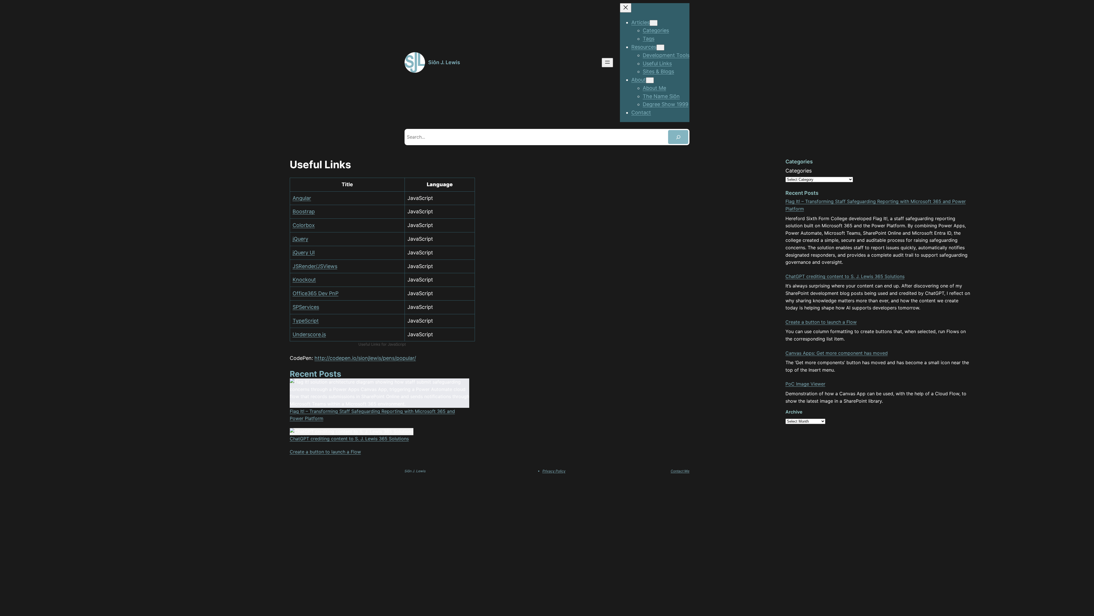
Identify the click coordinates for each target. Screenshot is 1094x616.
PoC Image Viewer (805, 384)
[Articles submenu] (654, 23)
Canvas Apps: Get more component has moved (836, 353)
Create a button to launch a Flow (325, 452)
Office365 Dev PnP (315, 293)
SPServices (306, 307)
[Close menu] (625, 8)
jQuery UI (304, 253)
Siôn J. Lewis (444, 62)
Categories (798, 171)
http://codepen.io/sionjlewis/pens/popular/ (365, 358)
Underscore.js (309, 334)
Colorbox (304, 225)
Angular (302, 198)
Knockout (304, 280)
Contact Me (680, 471)
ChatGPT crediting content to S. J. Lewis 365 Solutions (349, 438)
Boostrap (304, 211)
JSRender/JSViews (315, 266)
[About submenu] (650, 80)
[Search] (678, 137)
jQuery (300, 239)
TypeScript (306, 321)
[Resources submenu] (660, 47)
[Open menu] (607, 62)
